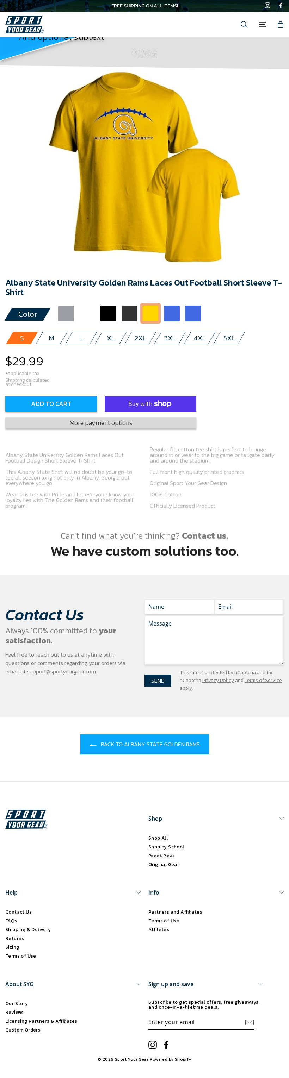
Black (108, 313)
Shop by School (166, 846)
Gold (151, 313)
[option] (144, 6)
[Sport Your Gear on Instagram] (267, 6)
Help (11, 892)
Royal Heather (193, 313)
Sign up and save (170, 984)
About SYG (19, 984)
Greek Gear (161, 855)
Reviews (14, 1012)
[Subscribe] (249, 1022)
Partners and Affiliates (175, 911)
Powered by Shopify (170, 1059)
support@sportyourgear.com (61, 671)
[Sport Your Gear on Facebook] (281, 6)
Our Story (16, 1003)
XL (111, 338)
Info (153, 892)
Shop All (158, 837)
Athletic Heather (66, 313)
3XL (170, 338)
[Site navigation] (262, 24)
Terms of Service (263, 680)
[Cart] (280, 25)
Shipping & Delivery (28, 929)
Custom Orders (23, 1029)
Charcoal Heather (129, 313)
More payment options (100, 422)
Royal (172, 313)
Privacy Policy (218, 680)
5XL (229, 338)
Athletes (158, 929)
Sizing (12, 947)
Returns (14, 938)
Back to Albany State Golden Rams (149, 744)
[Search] (244, 25)
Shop (155, 818)
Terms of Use (20, 955)
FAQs (11, 920)
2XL (140, 338)
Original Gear (163, 864)
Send (158, 680)
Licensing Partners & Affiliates (41, 1020)
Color (27, 314)
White (87, 313)
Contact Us (18, 911)
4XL (199, 338)
